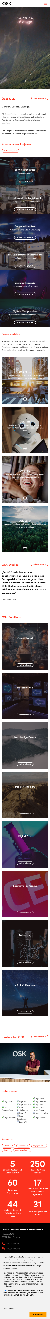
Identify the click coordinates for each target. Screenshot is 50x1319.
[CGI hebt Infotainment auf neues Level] (25, 313)
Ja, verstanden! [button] (38, 1315)
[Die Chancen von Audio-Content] (25, 284)
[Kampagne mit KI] (25, 171)
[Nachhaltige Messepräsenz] (25, 256)
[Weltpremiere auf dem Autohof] (25, 199)
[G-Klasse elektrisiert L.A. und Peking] (25, 228)
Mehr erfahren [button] (9, 1308)
